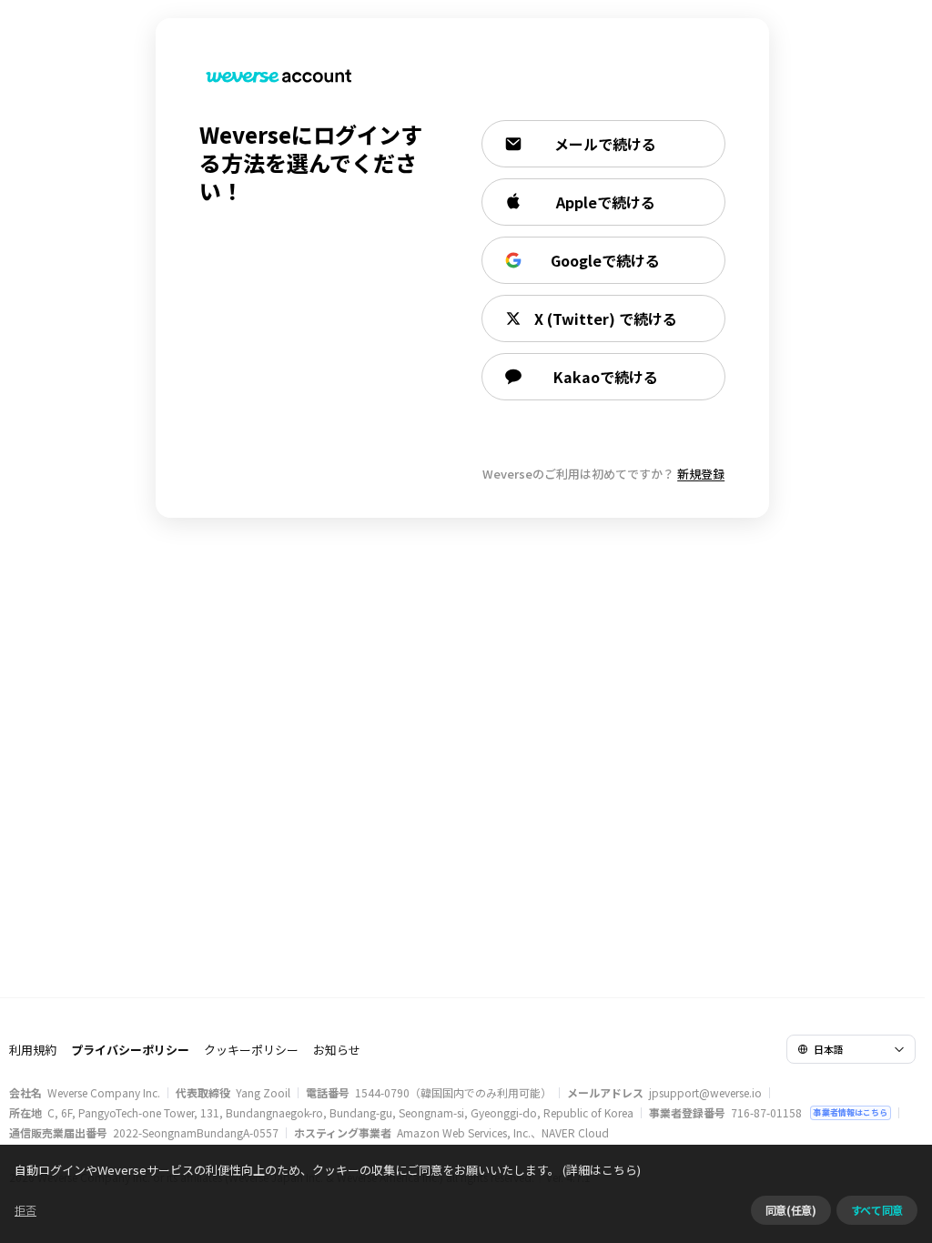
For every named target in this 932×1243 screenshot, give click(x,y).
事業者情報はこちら (850, 1112)
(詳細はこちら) (601, 1169)
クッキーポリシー (251, 1049)
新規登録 (700, 473)
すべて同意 (877, 1210)
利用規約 (32, 1049)
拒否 (25, 1210)
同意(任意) (790, 1210)
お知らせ (336, 1049)
